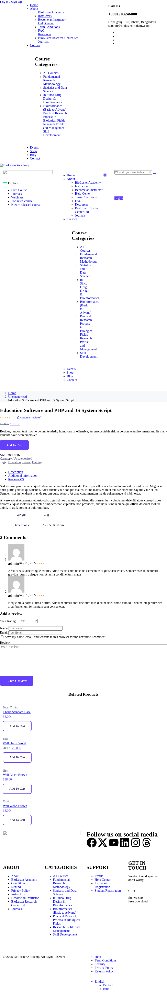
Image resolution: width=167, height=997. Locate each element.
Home (34, 5)
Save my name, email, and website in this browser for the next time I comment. (55, 637)
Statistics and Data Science (85, 270)
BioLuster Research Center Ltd (58, 38)
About (34, 8)
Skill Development (51, 133)
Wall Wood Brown (15, 806)
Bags (5, 707)
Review (5, 642)
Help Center (46, 23)
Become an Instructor (52, 19)
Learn (26, 462)
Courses (35, 45)
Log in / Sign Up (11, 1)
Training (37, 462)
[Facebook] (92, 842)
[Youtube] (114, 842)
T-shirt (14, 707)
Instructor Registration (102, 885)
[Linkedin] (125, 842)
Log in (118, 198)
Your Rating (8, 621)
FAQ (41, 30)
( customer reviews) (29, 417)
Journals (43, 41)
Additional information (22, 475)
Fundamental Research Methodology (51, 80)
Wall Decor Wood (14, 743)
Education (14, 462)
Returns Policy (104, 971)
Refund (16, 887)
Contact (35, 158)
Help (98, 956)
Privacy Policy (20, 890)
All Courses (50, 73)
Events (34, 147)
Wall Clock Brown (15, 774)
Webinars (17, 197)
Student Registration (108, 890)
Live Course (19, 190)
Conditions (18, 883)
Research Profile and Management (54, 125)
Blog (33, 154)
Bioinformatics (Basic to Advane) (54, 107)
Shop (33, 151)
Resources (44, 34)
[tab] (87, 472)
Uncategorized (17, 396)
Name (4, 628)
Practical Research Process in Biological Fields (55, 116)
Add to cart (14, 445)
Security (100, 964)
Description (15, 472)
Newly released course (25, 204)
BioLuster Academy (51, 12)
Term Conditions (49, 27)
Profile (99, 876)
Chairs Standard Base (17, 712)
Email (4, 632)
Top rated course (22, 201)
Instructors (45, 16)
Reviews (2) (16, 479)
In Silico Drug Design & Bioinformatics (52, 98)
